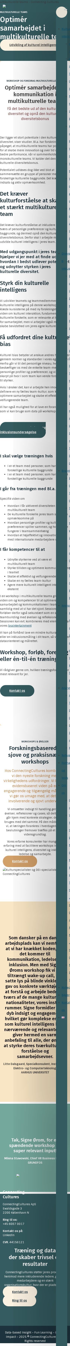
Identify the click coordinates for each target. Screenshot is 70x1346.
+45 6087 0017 (13, 1224)
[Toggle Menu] (65, 9)
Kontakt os (17, 691)
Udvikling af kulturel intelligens (33, 45)
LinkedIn (8, 1235)
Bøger (66, 995)
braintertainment (20, 626)
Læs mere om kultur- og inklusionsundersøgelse (23, 430)
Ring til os (19, 1301)
